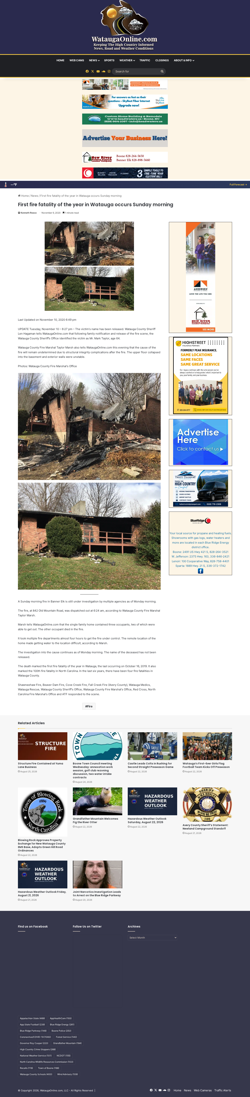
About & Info (183, 60)
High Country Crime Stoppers (38, 1049)
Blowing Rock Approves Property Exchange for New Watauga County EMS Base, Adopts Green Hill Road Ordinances (42, 845)
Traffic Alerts (222, 1090)
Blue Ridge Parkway (33, 1030)
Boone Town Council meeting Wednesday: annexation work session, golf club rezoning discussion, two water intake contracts (93, 770)
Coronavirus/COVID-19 (35, 1037)
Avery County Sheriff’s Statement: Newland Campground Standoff (205, 826)
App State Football (32, 1024)
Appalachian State (32, 1018)
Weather (126, 60)
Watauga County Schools (36, 1074)
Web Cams (77, 60)
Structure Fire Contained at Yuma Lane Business (40, 765)
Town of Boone (48, 1068)
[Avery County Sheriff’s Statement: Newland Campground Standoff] (207, 804)
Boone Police (61, 1030)
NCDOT (63, 1055)
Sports (109, 60)
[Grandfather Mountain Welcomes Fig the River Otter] (97, 801)
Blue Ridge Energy (62, 1024)
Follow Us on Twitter (87, 926)
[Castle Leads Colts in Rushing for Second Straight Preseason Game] (152, 746)
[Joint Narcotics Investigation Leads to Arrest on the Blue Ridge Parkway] (97, 874)
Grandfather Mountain (67, 1043)
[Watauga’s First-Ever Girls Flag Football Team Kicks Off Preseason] (207, 746)
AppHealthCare (61, 1018)
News (93, 60)
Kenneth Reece (29, 212)
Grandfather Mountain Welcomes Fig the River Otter (95, 820)
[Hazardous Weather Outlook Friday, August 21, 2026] (42, 874)
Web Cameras (203, 1090)
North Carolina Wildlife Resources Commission (46, 1061)
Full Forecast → (238, 184)
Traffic (144, 60)
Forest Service (66, 1037)
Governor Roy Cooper (34, 1043)
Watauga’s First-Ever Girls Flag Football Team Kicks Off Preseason (206, 765)
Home (60, 60)
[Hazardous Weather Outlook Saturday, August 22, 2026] (152, 801)
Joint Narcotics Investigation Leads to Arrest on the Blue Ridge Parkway (97, 893)
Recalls (26, 1068)
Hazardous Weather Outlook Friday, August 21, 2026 (42, 893)
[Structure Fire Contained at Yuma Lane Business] (42, 746)
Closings (162, 60)
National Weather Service (36, 1055)
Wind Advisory (67, 1074)
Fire (90, 706)
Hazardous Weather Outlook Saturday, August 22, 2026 (147, 820)
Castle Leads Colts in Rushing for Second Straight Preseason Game (150, 765)
